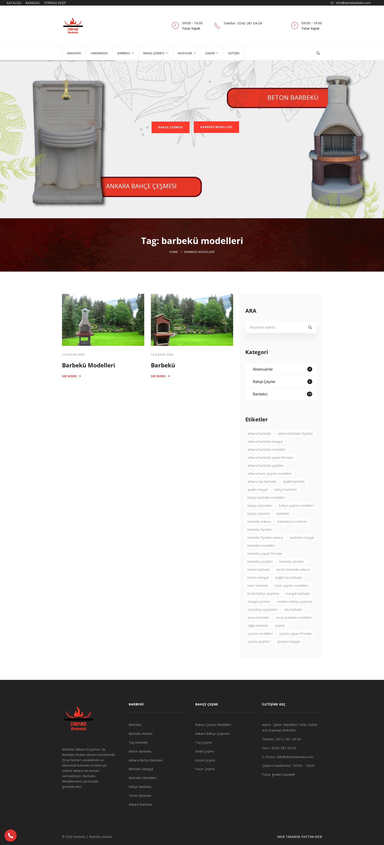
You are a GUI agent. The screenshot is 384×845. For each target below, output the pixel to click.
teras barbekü (258, 617)
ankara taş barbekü (262, 481)
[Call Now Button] (10, 835)
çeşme (280, 625)
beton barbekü (259, 569)
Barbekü (163, 365)
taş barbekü (293, 609)
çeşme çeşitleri (259, 641)
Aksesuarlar (281, 369)
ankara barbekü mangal (265, 441)
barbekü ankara (259, 521)
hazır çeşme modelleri (291, 585)
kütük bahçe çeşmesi (263, 593)
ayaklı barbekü (294, 481)
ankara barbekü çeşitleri (266, 465)
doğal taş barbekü (288, 577)
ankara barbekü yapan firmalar (271, 457)
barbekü (283, 513)
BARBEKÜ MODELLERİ (216, 127)
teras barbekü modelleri (294, 617)
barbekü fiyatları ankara (265, 537)
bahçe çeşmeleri (260, 505)
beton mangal (258, 577)
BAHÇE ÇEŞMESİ (170, 127)
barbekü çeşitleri (260, 561)
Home (173, 252)
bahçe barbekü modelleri (266, 497)
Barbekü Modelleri (88, 365)
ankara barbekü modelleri (267, 449)
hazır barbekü (258, 585)
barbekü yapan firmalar (265, 553)
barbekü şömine (291, 561)
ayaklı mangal (258, 489)
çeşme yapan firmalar (295, 633)
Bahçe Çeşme (281, 381)
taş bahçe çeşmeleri (263, 609)
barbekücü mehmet (292, 521)
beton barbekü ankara (293, 569)
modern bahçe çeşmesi (294, 601)
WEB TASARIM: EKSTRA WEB (299, 836)
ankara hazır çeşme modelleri (270, 473)
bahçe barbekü (285, 489)
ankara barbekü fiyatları (295, 433)
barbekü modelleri (261, 545)
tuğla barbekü (258, 625)
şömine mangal (288, 641)
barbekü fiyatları (260, 529)
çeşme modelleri (260, 633)
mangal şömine (259, 601)
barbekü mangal (302, 537)
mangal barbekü (298, 593)
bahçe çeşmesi (259, 513)
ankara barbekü (259, 433)
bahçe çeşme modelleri (296, 505)
